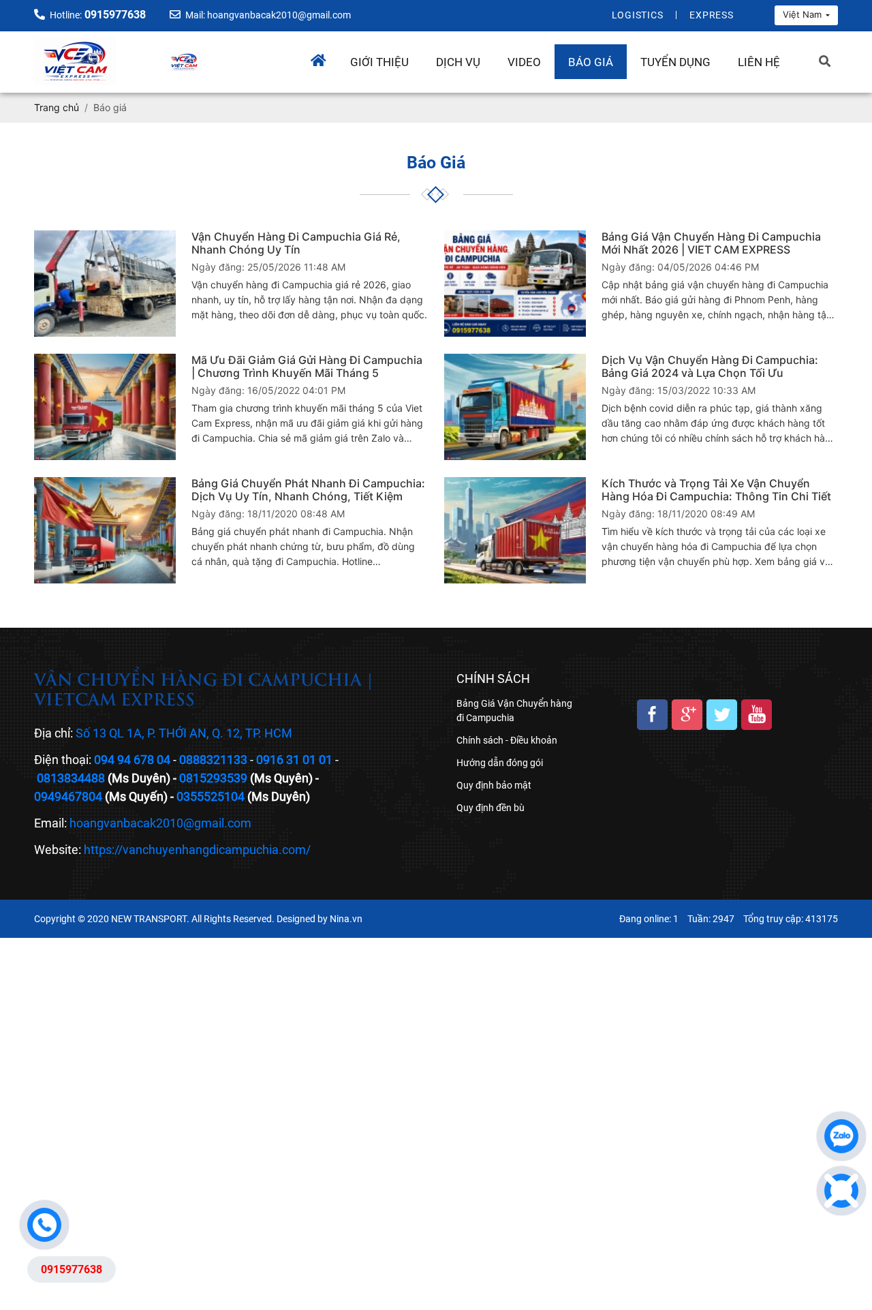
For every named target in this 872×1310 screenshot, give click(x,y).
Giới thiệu (379, 62)
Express (711, 15)
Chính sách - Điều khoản (506, 740)
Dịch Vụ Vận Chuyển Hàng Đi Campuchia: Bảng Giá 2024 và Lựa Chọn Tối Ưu (710, 367)
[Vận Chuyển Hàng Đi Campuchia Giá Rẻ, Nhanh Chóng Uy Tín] (105, 283)
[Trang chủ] (324, 56)
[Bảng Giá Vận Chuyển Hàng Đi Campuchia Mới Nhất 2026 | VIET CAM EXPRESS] (515, 283)
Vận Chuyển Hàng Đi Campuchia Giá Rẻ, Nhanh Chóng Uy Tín (296, 243)
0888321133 (213, 759)
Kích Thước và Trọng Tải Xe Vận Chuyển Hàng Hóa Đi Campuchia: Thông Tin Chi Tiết (716, 490)
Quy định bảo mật (493, 785)
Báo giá (590, 62)
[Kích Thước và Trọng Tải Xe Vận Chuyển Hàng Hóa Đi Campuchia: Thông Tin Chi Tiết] (515, 530)
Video (524, 62)
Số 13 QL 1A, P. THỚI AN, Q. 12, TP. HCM (184, 733)
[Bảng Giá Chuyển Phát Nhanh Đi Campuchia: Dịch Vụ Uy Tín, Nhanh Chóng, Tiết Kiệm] (105, 530)
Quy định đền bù (490, 807)
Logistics (638, 15)
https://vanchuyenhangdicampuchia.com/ (197, 849)
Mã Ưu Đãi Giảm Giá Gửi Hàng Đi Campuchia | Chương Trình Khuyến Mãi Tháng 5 (306, 367)
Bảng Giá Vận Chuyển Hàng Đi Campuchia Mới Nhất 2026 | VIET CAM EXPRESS (711, 243)
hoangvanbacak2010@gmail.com (160, 823)
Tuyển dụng (675, 62)
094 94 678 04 (132, 759)
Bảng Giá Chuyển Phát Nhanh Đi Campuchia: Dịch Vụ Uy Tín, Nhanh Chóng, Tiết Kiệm (308, 490)
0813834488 (71, 778)
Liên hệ (759, 62)
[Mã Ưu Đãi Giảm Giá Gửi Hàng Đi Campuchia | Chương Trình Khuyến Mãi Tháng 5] (105, 407)
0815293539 (213, 778)
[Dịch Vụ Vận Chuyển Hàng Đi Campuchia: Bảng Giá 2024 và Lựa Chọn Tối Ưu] (515, 407)
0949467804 (68, 796)
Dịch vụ (458, 62)
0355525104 (210, 796)
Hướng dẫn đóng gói (499, 762)
